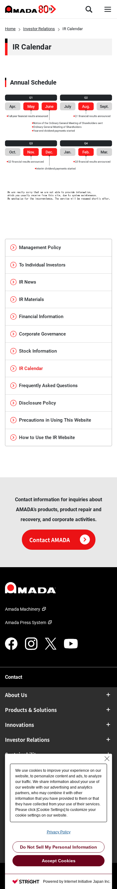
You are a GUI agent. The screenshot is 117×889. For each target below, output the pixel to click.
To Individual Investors (42, 265)
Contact (13, 677)
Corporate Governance (42, 334)
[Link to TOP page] (58, 587)
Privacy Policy (59, 832)
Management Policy (40, 247)
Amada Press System (25, 622)
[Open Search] (89, 9)
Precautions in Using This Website (55, 420)
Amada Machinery (22, 609)
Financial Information (41, 316)
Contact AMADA (49, 540)
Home (10, 28)
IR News (27, 282)
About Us (16, 694)
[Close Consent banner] (107, 759)
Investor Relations (39, 28)
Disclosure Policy (37, 403)
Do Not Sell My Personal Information (58, 847)
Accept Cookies (59, 860)
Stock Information (38, 351)
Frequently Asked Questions (48, 385)
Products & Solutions (31, 709)
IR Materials (31, 299)
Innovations (19, 724)
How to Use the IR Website (47, 437)
